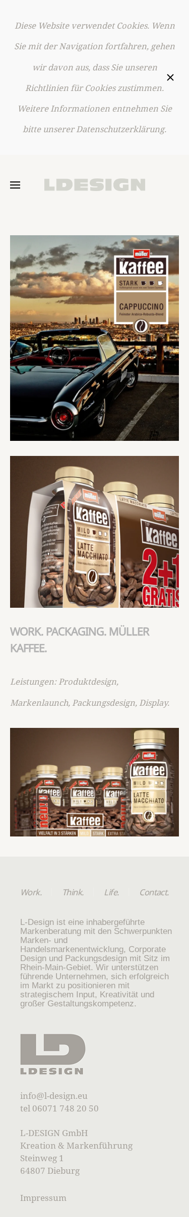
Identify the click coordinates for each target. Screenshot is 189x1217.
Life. (111, 892)
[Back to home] (94, 185)
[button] (15, 185)
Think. (72, 892)
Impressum (43, 1197)
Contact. (153, 892)
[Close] (170, 77)
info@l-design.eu (54, 1095)
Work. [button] (30, 892)
